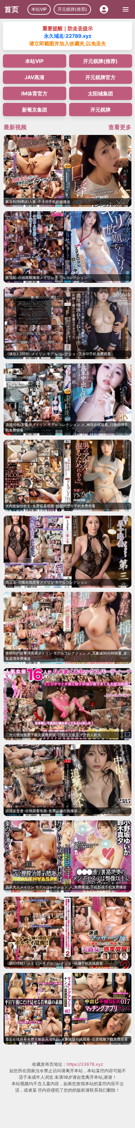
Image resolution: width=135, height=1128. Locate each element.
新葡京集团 (34, 110)
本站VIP (39, 9)
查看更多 (119, 127)
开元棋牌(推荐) (72, 9)
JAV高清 (34, 77)
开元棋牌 (100, 110)
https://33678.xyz (85, 1064)
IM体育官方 (34, 93)
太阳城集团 (100, 93)
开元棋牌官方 (100, 77)
